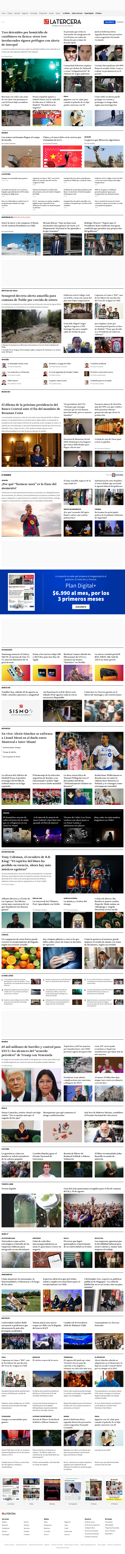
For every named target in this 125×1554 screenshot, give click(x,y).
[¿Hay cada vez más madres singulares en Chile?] (108, 836)
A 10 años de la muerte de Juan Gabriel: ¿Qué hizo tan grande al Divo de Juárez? (47, 820)
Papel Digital (89, 13)
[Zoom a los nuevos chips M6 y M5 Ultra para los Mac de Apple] (47, 673)
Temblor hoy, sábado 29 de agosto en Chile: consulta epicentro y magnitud (20, 693)
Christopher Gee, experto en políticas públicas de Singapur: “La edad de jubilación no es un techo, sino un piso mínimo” (103, 1283)
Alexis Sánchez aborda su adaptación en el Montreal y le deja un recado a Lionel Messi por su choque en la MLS (108, 1364)
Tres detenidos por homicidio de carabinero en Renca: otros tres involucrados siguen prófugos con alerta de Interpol (30, 38)
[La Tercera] (11, 1501)
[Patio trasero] (4, 382)
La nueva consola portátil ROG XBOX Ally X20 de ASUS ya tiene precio (107, 657)
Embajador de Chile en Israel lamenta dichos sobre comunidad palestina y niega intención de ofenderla (58, 1002)
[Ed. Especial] (73, 1501)
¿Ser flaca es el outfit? (103, 1450)
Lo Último (66, 13)
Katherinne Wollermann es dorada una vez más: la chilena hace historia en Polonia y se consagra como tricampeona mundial (108, 780)
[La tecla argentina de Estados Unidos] (45, 373)
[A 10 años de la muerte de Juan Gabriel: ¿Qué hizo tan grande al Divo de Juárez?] (47, 836)
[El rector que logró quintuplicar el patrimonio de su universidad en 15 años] (78, 1260)
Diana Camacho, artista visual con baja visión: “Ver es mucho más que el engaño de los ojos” (21, 1115)
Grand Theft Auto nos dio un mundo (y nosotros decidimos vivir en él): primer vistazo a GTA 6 (16, 1452)
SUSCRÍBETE (80, 607)
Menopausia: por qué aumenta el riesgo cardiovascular (59, 1114)
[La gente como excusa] (45, 382)
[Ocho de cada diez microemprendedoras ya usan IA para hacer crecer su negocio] (47, 1260)
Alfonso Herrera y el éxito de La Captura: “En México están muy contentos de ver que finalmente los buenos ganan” (16, 904)
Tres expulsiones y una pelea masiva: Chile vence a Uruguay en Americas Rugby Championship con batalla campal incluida (108, 1394)
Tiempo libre (7, 1184)
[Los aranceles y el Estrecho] (4, 373)
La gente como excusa (58, 381)
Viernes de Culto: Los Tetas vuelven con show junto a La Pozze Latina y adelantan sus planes (77, 821)
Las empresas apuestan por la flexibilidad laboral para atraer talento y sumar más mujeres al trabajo (108, 1245)
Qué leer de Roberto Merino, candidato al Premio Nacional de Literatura (103, 1114)
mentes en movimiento (72, 509)
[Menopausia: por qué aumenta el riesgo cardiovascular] (62, 1131)
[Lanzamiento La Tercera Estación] (109, 1341)
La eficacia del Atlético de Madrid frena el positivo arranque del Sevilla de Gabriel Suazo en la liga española (14, 780)
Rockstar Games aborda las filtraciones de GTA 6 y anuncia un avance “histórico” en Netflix (77, 658)
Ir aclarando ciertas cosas (18, 364)
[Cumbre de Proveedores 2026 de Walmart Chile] (78, 1341)
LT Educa (99, 13)
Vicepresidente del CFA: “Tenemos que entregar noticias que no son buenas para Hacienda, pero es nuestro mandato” (78, 409)
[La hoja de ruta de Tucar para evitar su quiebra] (109, 459)
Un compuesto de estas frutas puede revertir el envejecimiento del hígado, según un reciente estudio (20, 942)
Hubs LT (5, 1234)
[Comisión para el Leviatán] (86, 382)
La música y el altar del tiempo (75, 902)
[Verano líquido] (31, 1210)
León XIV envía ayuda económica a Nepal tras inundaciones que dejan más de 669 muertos (109, 1050)
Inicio (4, 13)
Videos (58, 13)
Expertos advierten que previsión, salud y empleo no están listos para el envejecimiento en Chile (61, 1282)
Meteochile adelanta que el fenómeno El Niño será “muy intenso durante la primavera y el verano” (16, 992)
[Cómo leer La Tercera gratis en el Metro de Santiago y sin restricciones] (103, 711)
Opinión (87, 137)
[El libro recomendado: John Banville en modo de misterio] (109, 1169)
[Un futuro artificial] (86, 365)
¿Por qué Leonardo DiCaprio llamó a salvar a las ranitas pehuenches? (76, 515)
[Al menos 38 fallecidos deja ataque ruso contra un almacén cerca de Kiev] (109, 1093)
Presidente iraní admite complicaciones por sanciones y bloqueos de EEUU (77, 1080)
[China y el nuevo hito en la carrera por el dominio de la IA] (62, 156)
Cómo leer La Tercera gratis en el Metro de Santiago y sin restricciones (102, 693)
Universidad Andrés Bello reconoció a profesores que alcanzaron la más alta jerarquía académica (15, 1327)
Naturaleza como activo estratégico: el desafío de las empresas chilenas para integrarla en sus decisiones (15, 1245)
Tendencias (68, 1357)
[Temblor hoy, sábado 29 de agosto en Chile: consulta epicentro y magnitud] (21, 711)
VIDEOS (6, 813)
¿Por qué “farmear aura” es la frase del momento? (29, 486)
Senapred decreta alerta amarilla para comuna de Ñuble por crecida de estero (77, 179)
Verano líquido (9, 1189)
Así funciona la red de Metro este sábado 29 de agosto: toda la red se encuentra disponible (60, 695)
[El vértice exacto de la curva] (86, 373)
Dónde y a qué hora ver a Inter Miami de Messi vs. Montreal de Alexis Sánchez (58, 980)
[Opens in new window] (52, 1501)
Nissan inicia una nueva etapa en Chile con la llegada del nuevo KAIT (47, 1325)
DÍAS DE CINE (37, 898)
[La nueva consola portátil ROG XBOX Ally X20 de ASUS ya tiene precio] (109, 673)
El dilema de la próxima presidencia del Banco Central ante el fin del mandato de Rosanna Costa (78, 192)
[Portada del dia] (21, 610)
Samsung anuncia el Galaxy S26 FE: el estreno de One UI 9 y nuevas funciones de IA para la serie (15, 658)
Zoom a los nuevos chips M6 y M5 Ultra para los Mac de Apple (47, 657)
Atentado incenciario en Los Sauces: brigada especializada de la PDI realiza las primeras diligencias (15, 192)
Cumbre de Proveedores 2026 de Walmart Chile (75, 1324)
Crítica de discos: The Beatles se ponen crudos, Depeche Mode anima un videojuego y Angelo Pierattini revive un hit (107, 904)
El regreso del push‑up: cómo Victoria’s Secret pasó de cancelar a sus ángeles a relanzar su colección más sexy (78, 1364)
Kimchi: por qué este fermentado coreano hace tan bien (107, 1463)
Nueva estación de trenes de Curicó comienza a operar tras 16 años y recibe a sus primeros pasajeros (109, 203)
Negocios (25, 13)
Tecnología (33, 13)
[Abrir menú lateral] (3, 22)
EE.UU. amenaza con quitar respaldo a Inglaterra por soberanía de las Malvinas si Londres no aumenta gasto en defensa (46, 205)
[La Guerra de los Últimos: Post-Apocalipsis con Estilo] (47, 920)
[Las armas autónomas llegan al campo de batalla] (21, 156)
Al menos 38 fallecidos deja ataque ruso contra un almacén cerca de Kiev (109, 1080)
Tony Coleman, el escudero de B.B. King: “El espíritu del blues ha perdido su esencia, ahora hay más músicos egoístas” (26, 863)
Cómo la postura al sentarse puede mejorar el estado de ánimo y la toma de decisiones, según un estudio (102, 942)
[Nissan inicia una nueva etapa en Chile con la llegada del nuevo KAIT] (47, 1341)
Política (10, 13)
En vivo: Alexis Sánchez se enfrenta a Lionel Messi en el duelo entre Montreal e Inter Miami (27, 738)
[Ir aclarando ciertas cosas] (4, 365)
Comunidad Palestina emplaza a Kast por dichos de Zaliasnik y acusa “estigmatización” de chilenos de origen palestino (77, 70)
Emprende (37, 1238)
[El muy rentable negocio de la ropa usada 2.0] (78, 497)
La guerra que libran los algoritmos (102, 140)
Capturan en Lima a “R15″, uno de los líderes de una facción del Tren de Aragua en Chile (46, 181)
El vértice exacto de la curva (101, 372)
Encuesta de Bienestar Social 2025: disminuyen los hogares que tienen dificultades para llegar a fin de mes (77, 443)
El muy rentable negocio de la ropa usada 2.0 (77, 482)
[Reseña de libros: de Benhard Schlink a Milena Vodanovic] (78, 1169)
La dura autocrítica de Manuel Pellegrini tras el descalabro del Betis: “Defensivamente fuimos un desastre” (78, 780)
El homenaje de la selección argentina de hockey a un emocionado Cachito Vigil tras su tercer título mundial (47, 779)
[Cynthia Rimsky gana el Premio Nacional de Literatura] (47, 1169)
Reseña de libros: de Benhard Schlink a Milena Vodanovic (77, 1156)
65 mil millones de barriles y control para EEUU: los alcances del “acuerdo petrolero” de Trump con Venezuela (31, 1051)
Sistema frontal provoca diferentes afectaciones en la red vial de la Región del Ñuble (46, 192)
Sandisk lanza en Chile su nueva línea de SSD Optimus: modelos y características (15, 1464)
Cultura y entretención (42, 1416)
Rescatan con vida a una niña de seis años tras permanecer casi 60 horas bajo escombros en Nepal (15, 101)
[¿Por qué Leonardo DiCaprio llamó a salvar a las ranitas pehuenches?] (78, 528)
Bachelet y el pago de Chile (60, 364)
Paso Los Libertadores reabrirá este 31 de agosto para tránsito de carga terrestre (15, 203)
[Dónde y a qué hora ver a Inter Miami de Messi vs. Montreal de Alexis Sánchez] (77, 981)
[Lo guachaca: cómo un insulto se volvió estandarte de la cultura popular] (16, 1169)
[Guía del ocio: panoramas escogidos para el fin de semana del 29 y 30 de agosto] (93, 1210)
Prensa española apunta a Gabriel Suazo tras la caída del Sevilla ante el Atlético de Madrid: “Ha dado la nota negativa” (46, 102)
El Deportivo (43, 13)
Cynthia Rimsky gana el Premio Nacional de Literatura (45, 1156)
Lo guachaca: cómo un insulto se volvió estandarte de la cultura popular (15, 1156)
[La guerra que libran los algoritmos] (103, 156)
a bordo (98, 509)
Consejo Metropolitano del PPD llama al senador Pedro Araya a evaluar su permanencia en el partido (109, 70)
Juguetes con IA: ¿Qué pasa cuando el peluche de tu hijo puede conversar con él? (76, 102)
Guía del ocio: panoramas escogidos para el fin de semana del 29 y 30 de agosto (92, 1190)
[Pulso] (31, 1501)
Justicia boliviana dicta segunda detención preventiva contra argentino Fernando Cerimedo (108, 36)
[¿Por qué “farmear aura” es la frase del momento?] (31, 520)
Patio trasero (13, 381)
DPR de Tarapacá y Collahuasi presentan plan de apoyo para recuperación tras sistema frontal (107, 192)
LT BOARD (6, 475)
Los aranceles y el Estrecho (18, 372)
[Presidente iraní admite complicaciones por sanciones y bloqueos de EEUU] (78, 1093)
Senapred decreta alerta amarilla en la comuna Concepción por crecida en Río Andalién (78, 203)
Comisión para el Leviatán (100, 381)
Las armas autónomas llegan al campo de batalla (21, 138)
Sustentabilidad (8, 1238)
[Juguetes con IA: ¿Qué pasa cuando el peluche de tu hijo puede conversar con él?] (78, 118)
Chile (4, 1357)
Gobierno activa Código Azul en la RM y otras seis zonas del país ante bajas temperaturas (108, 181)
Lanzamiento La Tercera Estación (107, 1324)
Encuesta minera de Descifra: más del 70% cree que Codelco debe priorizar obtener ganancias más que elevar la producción (108, 409)
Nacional (17, 13)
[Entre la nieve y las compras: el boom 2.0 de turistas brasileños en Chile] (21, 244)
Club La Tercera (77, 13)
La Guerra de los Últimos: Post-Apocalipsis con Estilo (46, 902)
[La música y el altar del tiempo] (78, 920)
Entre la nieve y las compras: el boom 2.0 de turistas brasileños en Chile (20, 224)
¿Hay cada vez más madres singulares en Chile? (107, 818)
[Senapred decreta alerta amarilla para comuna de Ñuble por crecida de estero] (31, 326)
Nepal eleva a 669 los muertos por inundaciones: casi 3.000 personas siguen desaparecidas (78, 1049)
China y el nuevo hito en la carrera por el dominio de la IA (62, 138)
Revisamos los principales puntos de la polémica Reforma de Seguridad (109, 515)
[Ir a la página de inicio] (62, 22)
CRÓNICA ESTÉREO (70, 898)
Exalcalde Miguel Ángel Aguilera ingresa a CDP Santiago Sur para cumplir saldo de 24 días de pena (76, 328)
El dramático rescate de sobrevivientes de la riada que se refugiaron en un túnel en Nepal (16, 821)
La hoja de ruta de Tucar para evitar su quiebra (108, 440)
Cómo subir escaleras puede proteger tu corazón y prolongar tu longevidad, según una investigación (107, 101)
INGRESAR (120, 22)
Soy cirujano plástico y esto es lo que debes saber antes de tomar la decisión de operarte (62, 942)
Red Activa (99, 1238)
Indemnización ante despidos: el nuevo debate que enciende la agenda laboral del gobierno (108, 483)
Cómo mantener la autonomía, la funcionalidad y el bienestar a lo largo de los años (20, 1282)
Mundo (51, 13)
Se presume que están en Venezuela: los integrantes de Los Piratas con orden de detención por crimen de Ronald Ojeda (77, 37)
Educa (66, 1238)
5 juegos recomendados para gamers (15, 178)
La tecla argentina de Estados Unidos (63, 372)
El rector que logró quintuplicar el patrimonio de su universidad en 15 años (78, 1244)
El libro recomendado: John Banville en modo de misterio (108, 1156)
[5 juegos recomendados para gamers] (16, 1438)
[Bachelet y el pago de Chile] (45, 365)
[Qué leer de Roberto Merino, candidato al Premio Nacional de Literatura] (103, 1131)
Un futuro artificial (98, 364)
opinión (5, 480)
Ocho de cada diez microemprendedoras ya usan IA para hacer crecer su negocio (47, 1245)
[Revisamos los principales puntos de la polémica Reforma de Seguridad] (109, 528)
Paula (66, 96)
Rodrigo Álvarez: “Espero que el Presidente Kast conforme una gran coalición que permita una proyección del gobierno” (103, 227)
